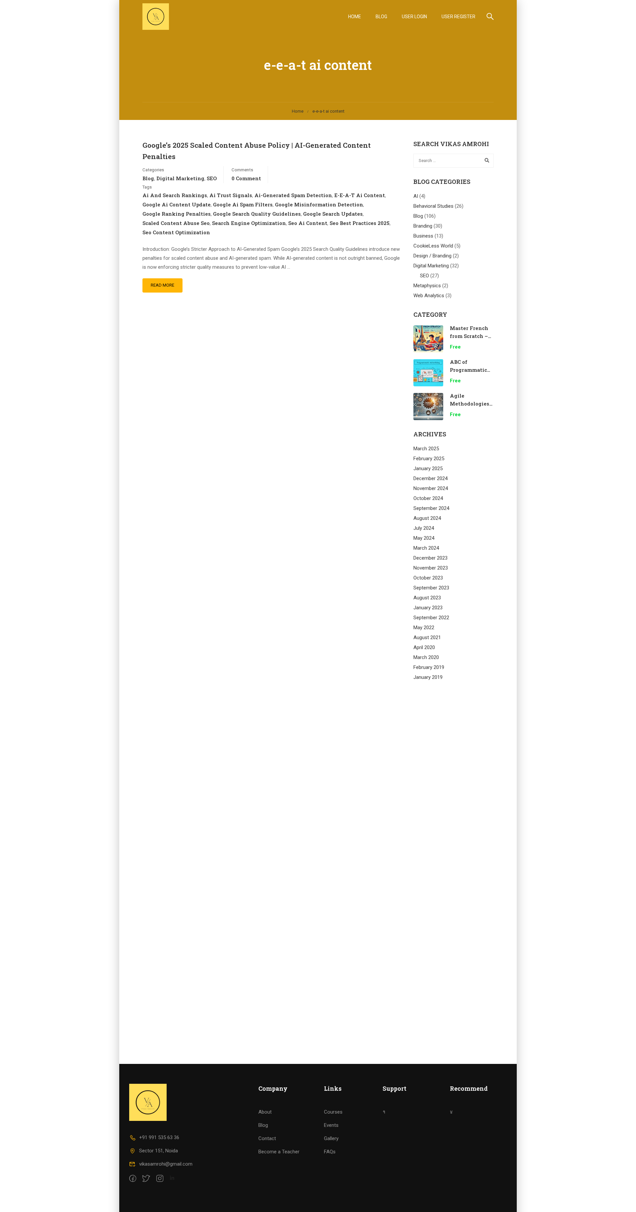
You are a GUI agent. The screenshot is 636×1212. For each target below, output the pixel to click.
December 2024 (430, 478)
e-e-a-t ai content (359, 195)
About (265, 1112)
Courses (333, 1112)
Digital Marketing (180, 178)
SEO (212, 178)
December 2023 (430, 558)
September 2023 (431, 588)
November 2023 (430, 568)
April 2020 (424, 647)
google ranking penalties (176, 213)
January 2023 (428, 608)
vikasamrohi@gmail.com (165, 1164)
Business (423, 236)
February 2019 (428, 667)
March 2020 (426, 657)
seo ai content (307, 223)
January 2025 (428, 468)
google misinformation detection (319, 204)
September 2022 (431, 618)
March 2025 (426, 449)
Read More (162, 285)
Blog (381, 16)
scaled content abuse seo (176, 223)
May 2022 (423, 628)
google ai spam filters (243, 204)
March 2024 (426, 548)
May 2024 (423, 538)
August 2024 (427, 518)
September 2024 (431, 508)
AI (415, 196)
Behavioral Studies (433, 206)
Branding (422, 226)
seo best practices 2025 (360, 223)
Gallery (331, 1138)
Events (331, 1125)
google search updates (333, 213)
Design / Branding (432, 256)
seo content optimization (176, 232)
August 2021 (427, 637)
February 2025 (428, 459)
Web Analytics (428, 296)
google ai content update (176, 204)
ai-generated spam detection (293, 195)
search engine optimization (249, 223)
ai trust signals (230, 195)
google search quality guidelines (257, 213)
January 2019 (428, 677)
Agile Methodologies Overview (469, 403)
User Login (414, 16)
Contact (267, 1138)
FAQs (330, 1152)
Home (354, 16)
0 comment (246, 178)
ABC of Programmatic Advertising (468, 369)
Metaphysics (427, 286)
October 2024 (428, 498)
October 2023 (428, 578)
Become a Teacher (278, 1152)
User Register (458, 16)
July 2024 (423, 528)
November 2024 (430, 488)
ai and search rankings (174, 195)
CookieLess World (433, 246)
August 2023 (427, 598)
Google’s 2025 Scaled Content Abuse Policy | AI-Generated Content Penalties (256, 150)
